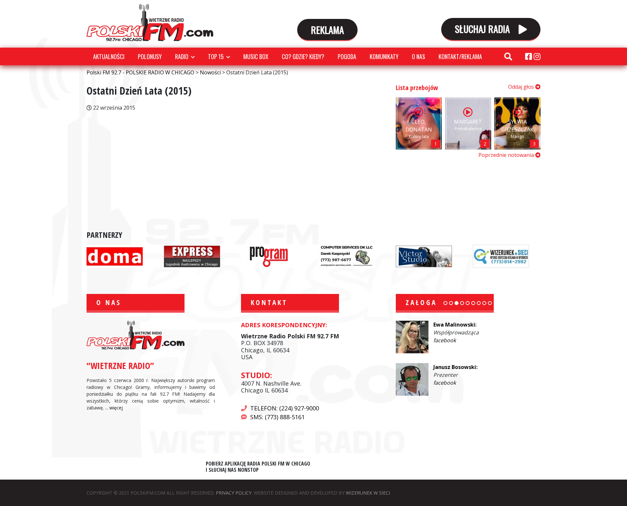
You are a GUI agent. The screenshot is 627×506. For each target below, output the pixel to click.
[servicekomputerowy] (346, 255)
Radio (181, 56)
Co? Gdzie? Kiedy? (303, 56)
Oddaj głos (521, 86)
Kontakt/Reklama (460, 56)
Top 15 (216, 56)
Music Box (255, 56)
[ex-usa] (192, 255)
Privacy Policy (233, 493)
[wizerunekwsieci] (501, 255)
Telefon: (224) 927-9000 (284, 408)
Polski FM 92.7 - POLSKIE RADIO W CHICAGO (150, 22)
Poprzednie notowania (506, 155)
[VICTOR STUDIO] (424, 255)
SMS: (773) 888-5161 (277, 417)
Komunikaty (384, 56)
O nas (418, 56)
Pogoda (347, 56)
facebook (444, 340)
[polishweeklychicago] (269, 255)
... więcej (114, 408)
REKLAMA (327, 30)
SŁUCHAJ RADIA (483, 29)
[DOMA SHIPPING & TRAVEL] (115, 255)
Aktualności (108, 56)
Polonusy (150, 56)
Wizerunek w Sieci (368, 493)
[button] (445, 303)
